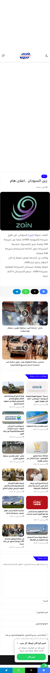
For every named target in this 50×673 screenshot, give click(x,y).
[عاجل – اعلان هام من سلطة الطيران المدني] (13, 447)
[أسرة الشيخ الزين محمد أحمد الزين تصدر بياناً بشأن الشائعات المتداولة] (37, 475)
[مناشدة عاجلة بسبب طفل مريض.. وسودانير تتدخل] (13, 502)
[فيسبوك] (44, 291)
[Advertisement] (25, 25)
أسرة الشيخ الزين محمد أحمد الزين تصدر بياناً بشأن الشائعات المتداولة (38, 486)
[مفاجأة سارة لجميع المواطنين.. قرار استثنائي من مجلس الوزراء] (37, 447)
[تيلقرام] (17, 291)
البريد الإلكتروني (42, 613)
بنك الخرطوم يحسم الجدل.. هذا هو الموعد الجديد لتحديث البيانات (37, 514)
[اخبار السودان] (25, 56)
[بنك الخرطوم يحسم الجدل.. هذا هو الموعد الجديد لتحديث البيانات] (37, 502)
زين (31, 235)
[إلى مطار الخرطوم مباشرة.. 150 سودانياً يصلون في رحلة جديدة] (13, 530)
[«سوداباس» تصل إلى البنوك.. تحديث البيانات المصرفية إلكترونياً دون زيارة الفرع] (13, 417)
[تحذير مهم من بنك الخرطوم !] (37, 417)
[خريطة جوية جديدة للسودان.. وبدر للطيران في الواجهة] (37, 529)
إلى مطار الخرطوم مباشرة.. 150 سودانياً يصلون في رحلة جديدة (13, 541)
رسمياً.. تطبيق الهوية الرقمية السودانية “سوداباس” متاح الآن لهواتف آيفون (37, 399)
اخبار (44, 176)
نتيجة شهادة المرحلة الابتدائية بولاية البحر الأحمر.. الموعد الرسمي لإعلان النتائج (13, 486)
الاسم (45, 601)
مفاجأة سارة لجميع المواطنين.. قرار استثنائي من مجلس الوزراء (37, 458)
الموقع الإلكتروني (42, 624)
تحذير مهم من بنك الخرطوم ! (37, 426)
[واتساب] (26, 291)
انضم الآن (31, 657)
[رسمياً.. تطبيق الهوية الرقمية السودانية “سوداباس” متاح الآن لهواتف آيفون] (37, 387)
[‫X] (35, 291)
